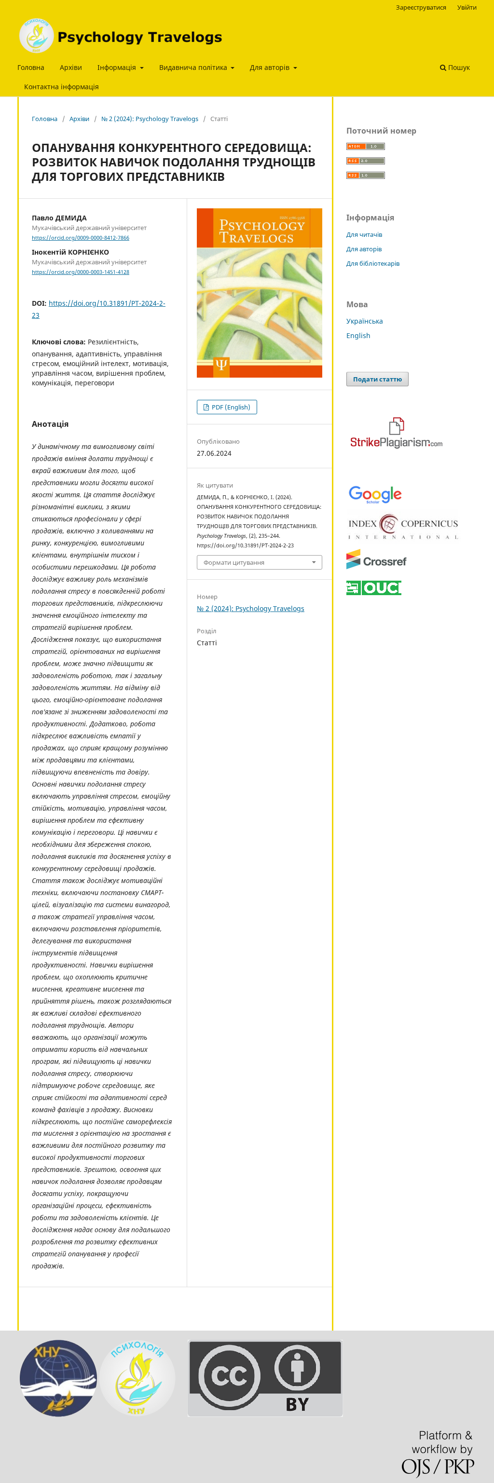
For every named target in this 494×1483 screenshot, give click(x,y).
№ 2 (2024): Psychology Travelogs (149, 118)
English (358, 335)
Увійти (467, 7)
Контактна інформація (61, 86)
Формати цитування (234, 562)
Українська (364, 321)
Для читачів (364, 234)
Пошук (458, 67)
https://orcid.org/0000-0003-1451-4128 (80, 272)
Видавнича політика (194, 67)
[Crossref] (376, 567)
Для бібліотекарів (372, 263)
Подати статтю (377, 379)
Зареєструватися (421, 7)
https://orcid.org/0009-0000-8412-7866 (80, 237)
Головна (30, 67)
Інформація (117, 67)
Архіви (71, 67)
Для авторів (270, 67)
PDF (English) (230, 407)
